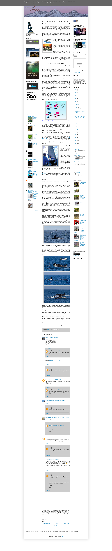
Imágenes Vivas (30, 142)
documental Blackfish (57, 84)
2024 (76, 92)
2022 (76, 95)
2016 (76, 132)
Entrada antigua (66, 523)
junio (77, 123)
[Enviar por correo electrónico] (53, 329)
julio (76, 121)
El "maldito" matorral (82, 190)
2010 (76, 141)
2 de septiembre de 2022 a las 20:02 (59, 475)
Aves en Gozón (30, 202)
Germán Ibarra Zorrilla (50, 400)
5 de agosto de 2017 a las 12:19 (58, 389)
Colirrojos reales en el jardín (83, 208)
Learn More (81, 2)
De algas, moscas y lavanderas (34, 204)
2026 (76, 89)
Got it (86, 2)
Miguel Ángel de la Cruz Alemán (51, 417)
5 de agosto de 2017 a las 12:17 (58, 350)
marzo (77, 127)
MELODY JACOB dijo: (79, 166)
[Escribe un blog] (55, 329)
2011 (76, 140)
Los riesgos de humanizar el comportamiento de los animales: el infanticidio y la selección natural (80, 229)
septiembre (78, 108)
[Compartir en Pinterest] (58, 329)
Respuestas (49, 348)
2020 (76, 98)
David (50, 350)
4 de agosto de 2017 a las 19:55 (55, 360)
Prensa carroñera (81, 202)
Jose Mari (47, 438)
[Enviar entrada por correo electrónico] (51, 329)
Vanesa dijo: (77, 161)
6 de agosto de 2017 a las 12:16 (58, 425)
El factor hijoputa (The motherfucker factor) (83, 222)
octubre (77, 107)
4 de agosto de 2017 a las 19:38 (53, 337)
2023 (76, 93)
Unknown (47, 379)
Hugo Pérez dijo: (78, 155)
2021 (76, 96)
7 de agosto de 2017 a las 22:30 (55, 438)
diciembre (77, 104)
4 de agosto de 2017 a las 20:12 (55, 379)
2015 (76, 134)
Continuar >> (77, 153)
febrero (77, 129)
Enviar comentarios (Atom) (52, 525)
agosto (77, 110)
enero (77, 130)
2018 (76, 101)
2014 (76, 135)
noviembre (78, 105)
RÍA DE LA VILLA (31, 116)
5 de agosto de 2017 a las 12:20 (58, 408)
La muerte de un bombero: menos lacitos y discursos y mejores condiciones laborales (80, 237)
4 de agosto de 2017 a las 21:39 (59, 400)
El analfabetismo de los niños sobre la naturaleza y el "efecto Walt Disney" (83, 184)
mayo (77, 124)
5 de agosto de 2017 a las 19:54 (63, 417)
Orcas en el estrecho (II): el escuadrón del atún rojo (80, 117)
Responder (47, 346)
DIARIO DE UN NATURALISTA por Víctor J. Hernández (33, 191)
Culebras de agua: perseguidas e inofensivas (82, 197)
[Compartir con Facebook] (57, 329)
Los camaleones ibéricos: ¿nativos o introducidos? (80, 114)
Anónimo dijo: (77, 172)
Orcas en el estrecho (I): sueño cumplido (79, 119)
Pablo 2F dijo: (77, 149)
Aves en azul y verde (31, 125)
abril (76, 126)
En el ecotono (30, 133)
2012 (76, 138)
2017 (76, 102)
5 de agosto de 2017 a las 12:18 (58, 369)
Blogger (62, 536)
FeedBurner (82, 66)
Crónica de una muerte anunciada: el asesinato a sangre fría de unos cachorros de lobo (79, 245)
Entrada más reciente (46, 523)
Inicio (57, 523)
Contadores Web (76, 255)
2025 (76, 90)
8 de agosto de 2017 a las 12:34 (58, 448)
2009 (76, 143)
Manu (47, 337)
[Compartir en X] (56, 329)
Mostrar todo (36, 210)
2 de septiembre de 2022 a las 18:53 (55, 459)
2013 (76, 137)
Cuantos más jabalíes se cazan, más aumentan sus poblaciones (82, 216)
